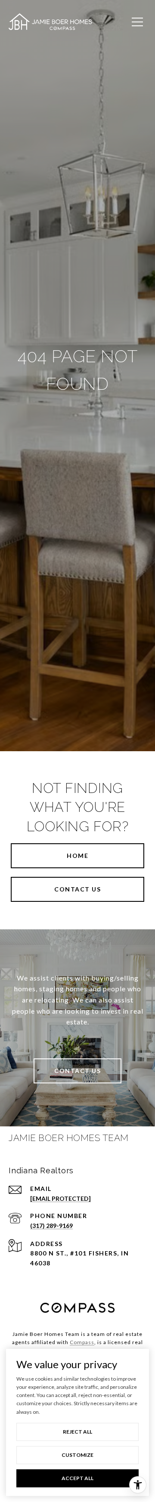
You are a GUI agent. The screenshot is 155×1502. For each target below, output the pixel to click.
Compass (82, 1342)
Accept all (77, 1478)
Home (77, 855)
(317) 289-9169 (51, 1225)
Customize (77, 1455)
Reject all (77, 1431)
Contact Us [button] (77, 889)
